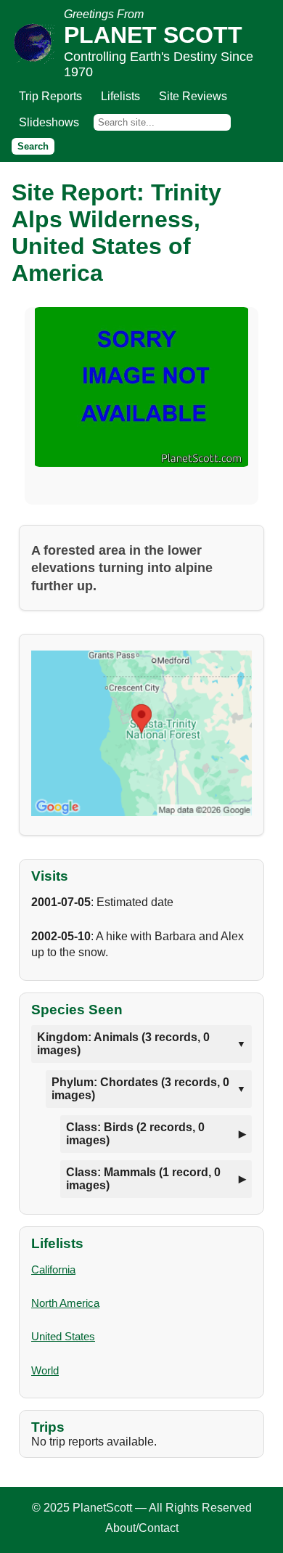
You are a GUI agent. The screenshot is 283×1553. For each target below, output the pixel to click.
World (45, 1370)
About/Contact (142, 1528)
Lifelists (120, 96)
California (53, 1269)
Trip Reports (50, 96)
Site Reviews (193, 96)
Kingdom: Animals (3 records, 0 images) (123, 1043)
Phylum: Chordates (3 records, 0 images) (140, 1088)
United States (63, 1336)
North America (65, 1303)
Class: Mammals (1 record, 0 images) (143, 1178)
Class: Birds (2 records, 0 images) (135, 1133)
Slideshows (49, 122)
